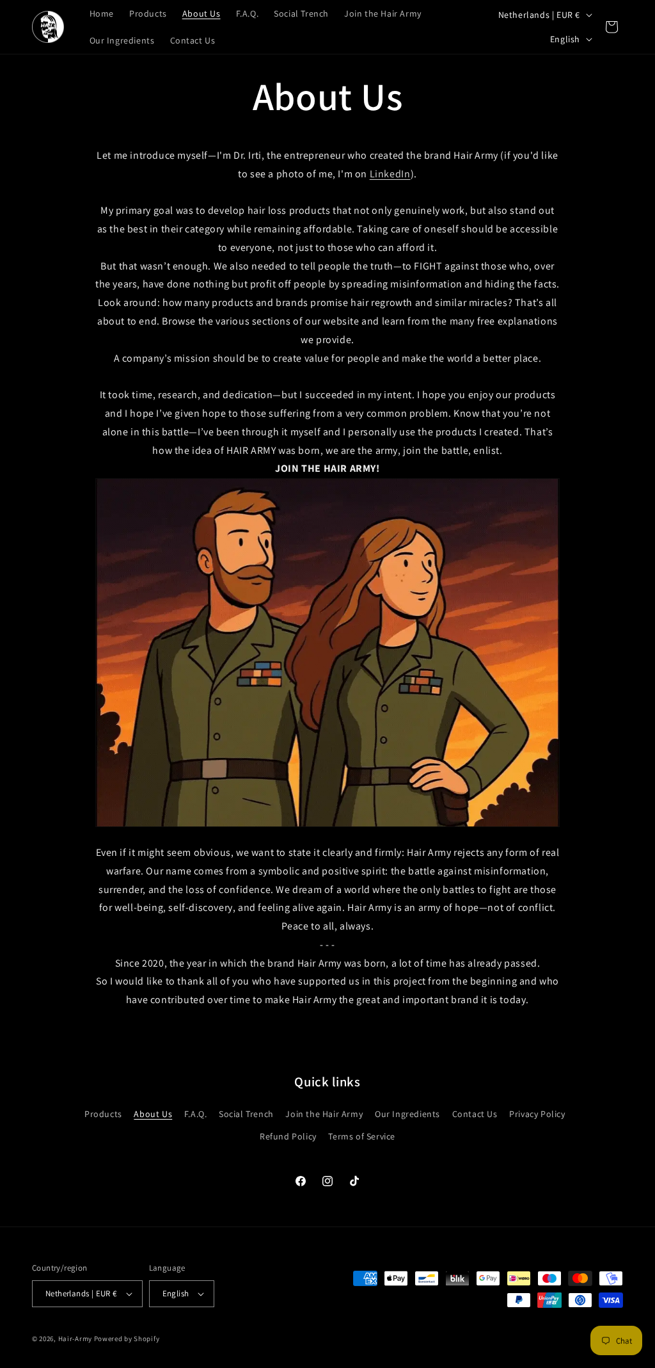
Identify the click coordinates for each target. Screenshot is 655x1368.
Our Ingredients (407, 1114)
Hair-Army (75, 1338)
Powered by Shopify (127, 1338)
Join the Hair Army (324, 1114)
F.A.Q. (195, 1114)
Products (103, 1114)
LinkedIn (390, 174)
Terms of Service (361, 1136)
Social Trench (246, 1114)
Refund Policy (288, 1136)
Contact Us (475, 1114)
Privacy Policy (537, 1114)
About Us (153, 1114)
